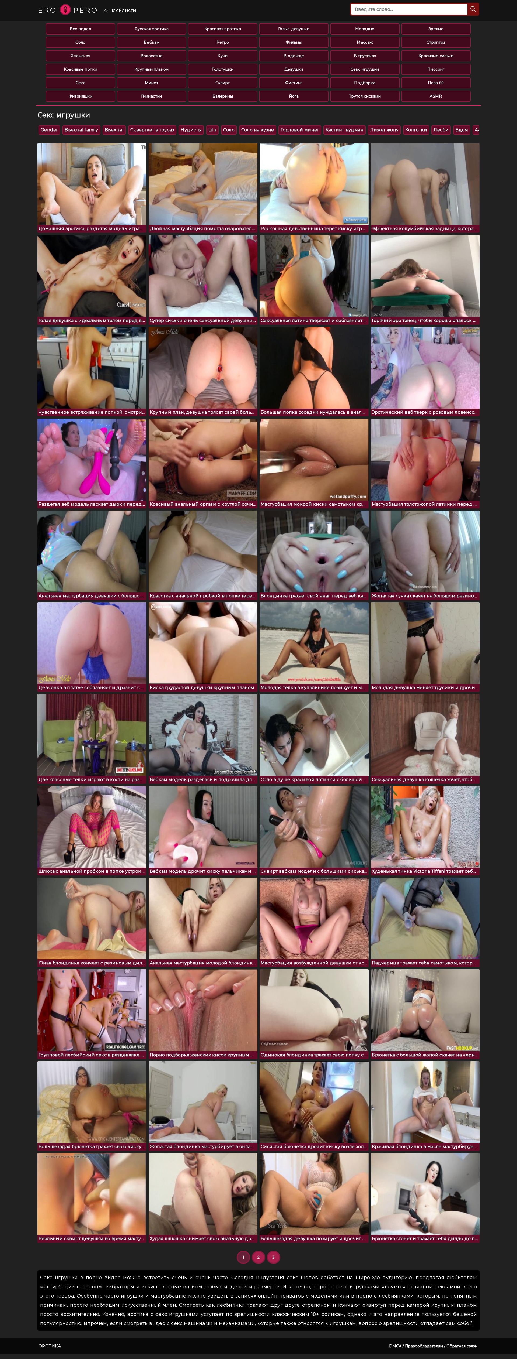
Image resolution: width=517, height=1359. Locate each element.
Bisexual (114, 129)
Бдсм (461, 129)
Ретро (222, 42)
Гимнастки (151, 96)
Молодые (365, 28)
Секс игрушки (365, 69)
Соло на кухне (257, 129)
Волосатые (152, 55)
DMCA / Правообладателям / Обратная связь (433, 1346)
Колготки (416, 129)
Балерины (222, 96)
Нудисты (191, 129)
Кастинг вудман (345, 129)
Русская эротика (152, 28)
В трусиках (365, 55)
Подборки (364, 82)
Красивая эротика (222, 28)
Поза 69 (436, 82)
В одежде (294, 55)
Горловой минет (300, 129)
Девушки (293, 69)
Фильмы (294, 42)
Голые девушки (293, 28)
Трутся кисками (365, 96)
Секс (81, 82)
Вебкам (151, 42)
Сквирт (222, 82)
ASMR (436, 96)
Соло (80, 42)
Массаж (365, 42)
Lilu (212, 129)
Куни (223, 55)
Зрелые (435, 28)
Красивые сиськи (435, 55)
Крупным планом (151, 69)
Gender (49, 129)
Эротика (50, 1345)
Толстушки (223, 69)
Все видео (81, 28)
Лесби (441, 129)
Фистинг (293, 82)
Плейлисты (122, 10)
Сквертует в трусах (152, 129)
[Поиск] (473, 9)
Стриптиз (436, 42)
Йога (294, 96)
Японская (80, 55)
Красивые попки (80, 69)
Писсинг (436, 69)
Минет (151, 82)
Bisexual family (81, 129)
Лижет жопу (384, 129)
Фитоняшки (81, 96)
